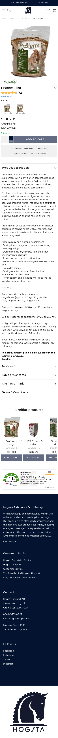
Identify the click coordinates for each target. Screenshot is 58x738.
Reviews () (6, 96)
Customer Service (13, 569)
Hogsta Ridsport (12, 564)
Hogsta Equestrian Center (17, 560)
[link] (29, 479)
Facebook (8, 650)
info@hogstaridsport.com (17, 618)
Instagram (9, 655)
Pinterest (8, 663)
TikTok (6, 659)
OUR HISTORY (11, 541)
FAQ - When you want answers (20, 577)
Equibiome (25, 18)
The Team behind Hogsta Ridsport (21, 573)
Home (3, 18)
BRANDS (13, 18)
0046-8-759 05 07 (12, 614)
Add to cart (35, 139)
